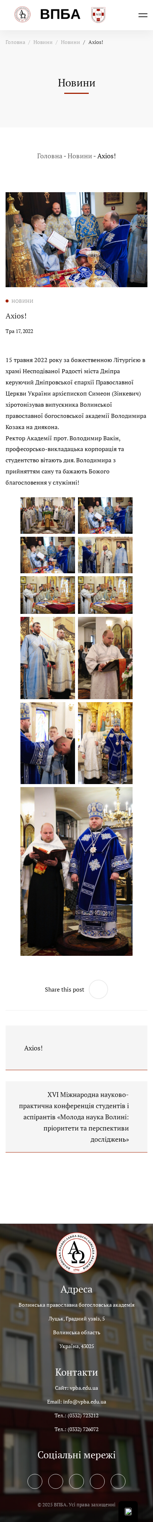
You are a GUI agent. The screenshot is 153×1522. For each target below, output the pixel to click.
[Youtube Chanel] (97, 1481)
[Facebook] (34, 1481)
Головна (15, 41)
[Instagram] (76, 1481)
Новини (43, 41)
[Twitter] (55, 1481)
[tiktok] (118, 1481)
